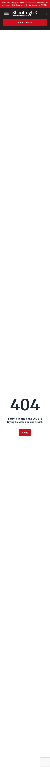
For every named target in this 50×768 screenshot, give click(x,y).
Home (25, 432)
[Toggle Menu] (6, 13)
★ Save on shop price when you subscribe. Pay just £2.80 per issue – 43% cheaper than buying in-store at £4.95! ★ (25, 3)
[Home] (24, 13)
